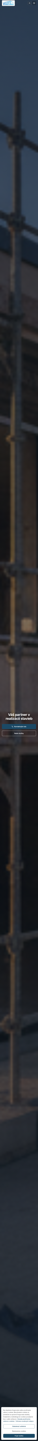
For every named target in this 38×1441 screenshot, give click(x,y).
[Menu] (34, 3)
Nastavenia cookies (19, 1431)
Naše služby (19, 733)
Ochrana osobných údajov (25, 1421)
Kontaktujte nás (20, 727)
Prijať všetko (19, 1436)
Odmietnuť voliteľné (19, 1426)
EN (29, 3)
